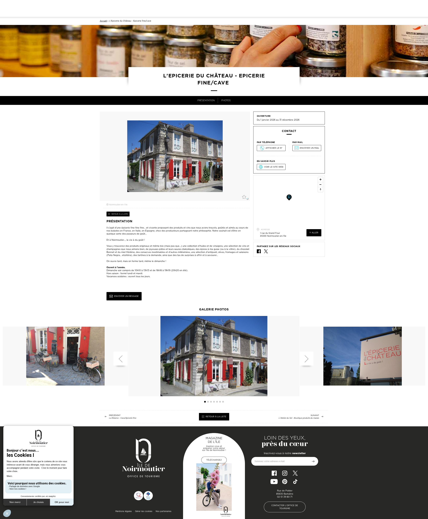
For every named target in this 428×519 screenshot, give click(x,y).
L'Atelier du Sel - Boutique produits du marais (299, 418)
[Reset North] (320, 189)
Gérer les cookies (143, 511)
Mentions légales (123, 511)
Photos (226, 100)
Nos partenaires (163, 511)
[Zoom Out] (320, 184)
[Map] (289, 200)
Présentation (206, 100)
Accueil (103, 21)
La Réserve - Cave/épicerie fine (122, 418)
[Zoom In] (320, 179)
